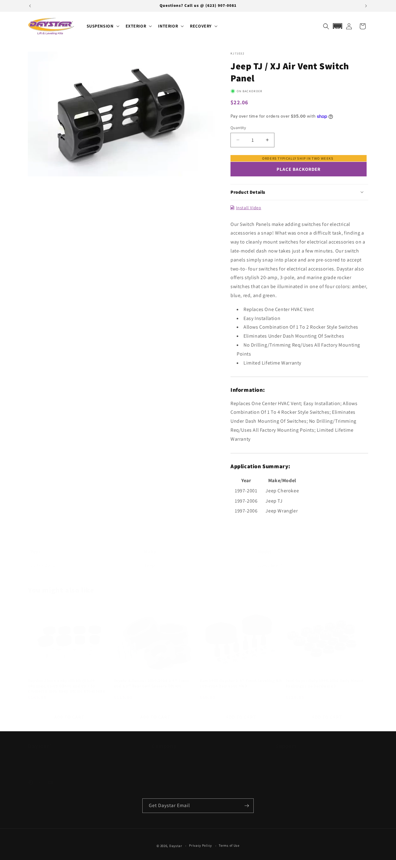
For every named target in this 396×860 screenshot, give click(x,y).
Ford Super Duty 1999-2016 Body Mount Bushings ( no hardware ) (325, 677)
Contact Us (286, 757)
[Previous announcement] (30, 6)
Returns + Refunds (293, 768)
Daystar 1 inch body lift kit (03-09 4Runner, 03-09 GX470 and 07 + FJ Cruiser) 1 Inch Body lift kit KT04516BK (66, 680)
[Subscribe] (246, 805)
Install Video (248, 207)
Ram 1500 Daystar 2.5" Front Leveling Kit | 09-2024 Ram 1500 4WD (241, 677)
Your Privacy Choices (172, 768)
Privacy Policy (200, 845)
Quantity (238, 127)
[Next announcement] (366, 6)
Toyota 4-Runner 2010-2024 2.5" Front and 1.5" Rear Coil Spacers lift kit (152, 677)
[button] (102, 25)
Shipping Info (288, 778)
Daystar (175, 846)
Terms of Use (229, 845)
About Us (161, 757)
